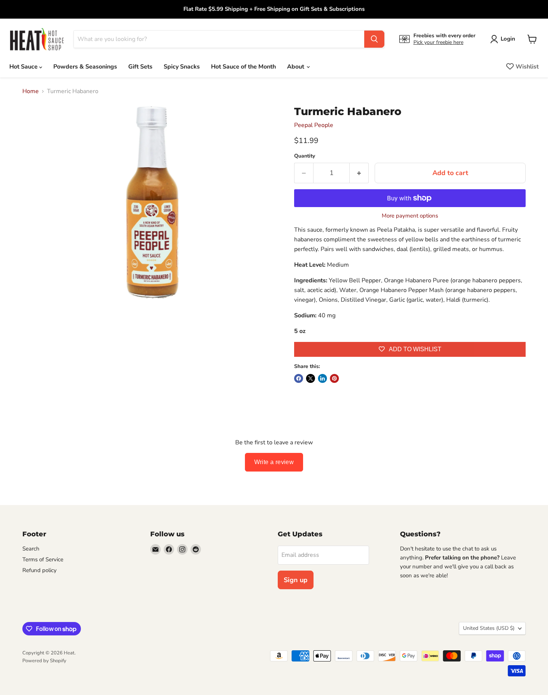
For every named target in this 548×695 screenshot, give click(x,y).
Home (30, 91)
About (296, 67)
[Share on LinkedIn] (322, 378)
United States (488, 628)
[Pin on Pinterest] (334, 378)
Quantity (304, 156)
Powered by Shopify (44, 660)
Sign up (296, 579)
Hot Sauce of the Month (243, 67)
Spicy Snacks (182, 67)
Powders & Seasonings (85, 67)
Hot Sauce (24, 67)
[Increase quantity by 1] (359, 173)
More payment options (410, 216)
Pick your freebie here (438, 42)
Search (31, 548)
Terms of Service (42, 559)
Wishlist (527, 67)
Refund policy (39, 570)
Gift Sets (140, 67)
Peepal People (313, 125)
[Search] (374, 39)
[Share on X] (310, 378)
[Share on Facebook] (298, 378)
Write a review (274, 462)
